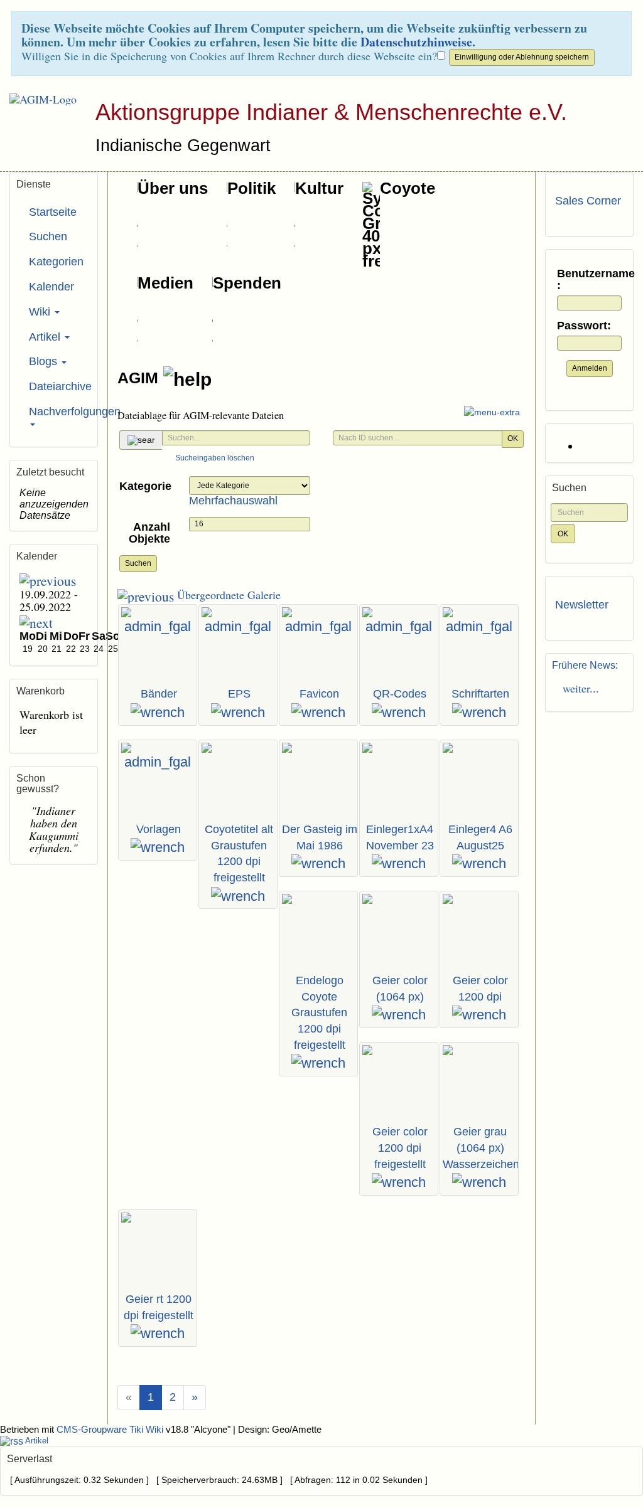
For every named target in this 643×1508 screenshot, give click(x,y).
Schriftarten (480, 694)
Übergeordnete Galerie (227, 594)
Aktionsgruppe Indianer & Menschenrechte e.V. (331, 112)
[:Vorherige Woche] (47, 579)
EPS (239, 694)
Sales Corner (588, 200)
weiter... (577, 688)
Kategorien (56, 261)
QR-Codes (399, 694)
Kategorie (145, 486)
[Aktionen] (158, 712)
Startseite (53, 212)
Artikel (46, 337)
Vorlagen (158, 829)
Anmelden (589, 368)
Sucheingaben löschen (214, 458)
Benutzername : (589, 280)
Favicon (319, 694)
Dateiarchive (58, 386)
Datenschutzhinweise (416, 42)
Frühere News (583, 665)
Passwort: (584, 326)
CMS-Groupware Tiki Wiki (111, 1430)
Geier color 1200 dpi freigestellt (400, 1147)
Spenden (247, 282)
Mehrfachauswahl (233, 500)
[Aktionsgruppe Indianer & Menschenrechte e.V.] (38, 99)
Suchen (138, 563)
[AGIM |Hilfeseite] (187, 379)
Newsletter (581, 604)
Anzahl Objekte (149, 533)
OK (512, 438)
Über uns (173, 188)
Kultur (319, 188)
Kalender (51, 286)
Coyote (407, 188)
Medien (165, 282)
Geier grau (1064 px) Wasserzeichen (481, 1147)
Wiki (41, 311)
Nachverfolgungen (58, 411)
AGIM (140, 377)
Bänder (159, 694)
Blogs (44, 361)
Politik (251, 188)
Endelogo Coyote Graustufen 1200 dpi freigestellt (319, 1012)
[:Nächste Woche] (36, 621)
